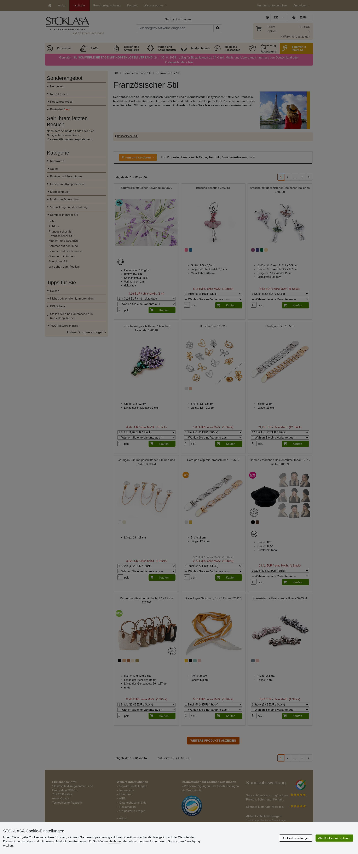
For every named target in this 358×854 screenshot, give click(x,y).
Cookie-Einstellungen (296, 838)
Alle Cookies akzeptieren (334, 838)
